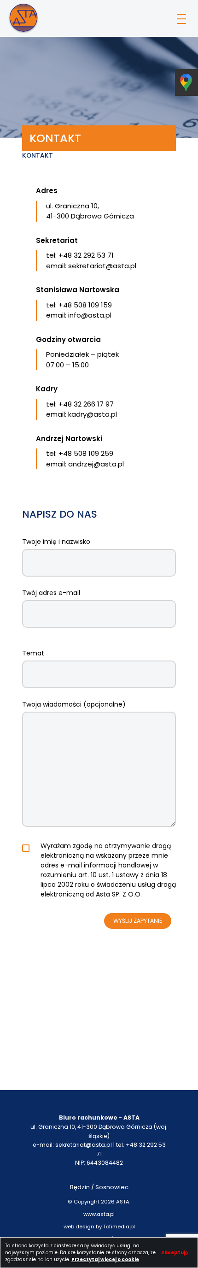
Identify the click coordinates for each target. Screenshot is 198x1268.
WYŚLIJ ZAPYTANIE (137, 921)
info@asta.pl (89, 315)
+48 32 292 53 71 (86, 255)
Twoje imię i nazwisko (56, 541)
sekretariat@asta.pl (102, 266)
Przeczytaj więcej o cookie (105, 1259)
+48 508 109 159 (85, 305)
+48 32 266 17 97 (86, 404)
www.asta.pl (99, 1214)
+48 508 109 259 (85, 453)
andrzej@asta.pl (96, 464)
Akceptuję (174, 1252)
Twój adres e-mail (51, 592)
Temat (33, 653)
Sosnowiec (111, 1187)
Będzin (80, 1187)
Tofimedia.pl (119, 1226)
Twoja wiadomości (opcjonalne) (74, 704)
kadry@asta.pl (92, 414)
